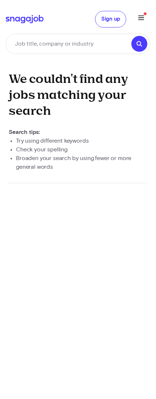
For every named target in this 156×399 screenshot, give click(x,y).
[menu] (141, 19)
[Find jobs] (139, 44)
